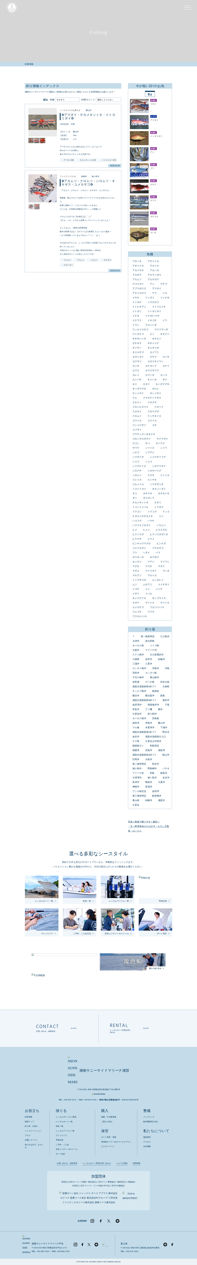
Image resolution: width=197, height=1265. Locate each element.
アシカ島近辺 (139, 791)
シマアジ (149, 452)
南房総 (155, 691)
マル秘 (135, 727)
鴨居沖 (148, 782)
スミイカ (164, 475)
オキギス (137, 343)
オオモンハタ (139, 338)
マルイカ (152, 575)
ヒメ (134, 530)
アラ (154, 293)
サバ (147, 443)
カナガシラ (151, 366)
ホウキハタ (138, 557)
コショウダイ (139, 425)
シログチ (137, 470)
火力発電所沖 (156, 654)
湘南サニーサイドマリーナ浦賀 (104, 1070)
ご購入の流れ (106, 1122)
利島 (152, 773)
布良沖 (135, 709)
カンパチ (137, 379)
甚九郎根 (149, 641)
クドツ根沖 (138, 654)
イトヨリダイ (154, 311)
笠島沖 (148, 750)
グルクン (137, 402)
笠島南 (155, 718)
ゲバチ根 (149, 682)
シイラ (163, 448)
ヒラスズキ (161, 530)
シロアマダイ (159, 466)
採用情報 (136, 1163)
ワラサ (151, 612)
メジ (147, 589)
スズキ (151, 475)
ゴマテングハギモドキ (143, 434)
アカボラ (137, 275)
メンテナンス (149, 1117)
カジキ (166, 357)
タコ (134, 493)
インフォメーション (33, 1131)
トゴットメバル (140, 507)
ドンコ (166, 511)
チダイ (157, 502)
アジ (152, 284)
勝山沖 (88, 110)
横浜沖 (135, 695)
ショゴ (135, 461)
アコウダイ (138, 284)
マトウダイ (151, 571)
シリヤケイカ (139, 466)
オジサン (137, 347)
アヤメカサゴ (139, 293)
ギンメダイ (155, 393)
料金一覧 (59, 1126)
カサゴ (153, 357)
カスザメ (137, 361)
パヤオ (166, 768)
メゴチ (135, 589)
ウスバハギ (151, 325)
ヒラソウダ (138, 534)
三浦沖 (135, 663)
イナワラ (137, 320)
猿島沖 (163, 773)
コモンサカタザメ (141, 439)
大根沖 (135, 650)
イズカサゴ (153, 302)
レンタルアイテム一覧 (65, 1131)
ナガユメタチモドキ (142, 516)
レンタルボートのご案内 (66, 1117)
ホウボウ (154, 557)
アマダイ (156, 288)
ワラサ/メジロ (139, 616)
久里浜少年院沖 (153, 741)
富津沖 (135, 782)
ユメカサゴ (138, 607)
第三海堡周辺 (139, 796)
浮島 (167, 668)
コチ (154, 425)
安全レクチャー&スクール (67, 1149)
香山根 (135, 800)
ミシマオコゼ (139, 580)
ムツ (134, 584)
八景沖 (148, 663)
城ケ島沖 (137, 768)
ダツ (134, 498)
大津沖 (135, 641)
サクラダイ (162, 439)
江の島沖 (164, 636)
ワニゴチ (137, 612)
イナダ (135, 316)
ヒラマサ (137, 539)
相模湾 (135, 750)
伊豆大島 (164, 682)
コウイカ (137, 420)
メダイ (135, 593)
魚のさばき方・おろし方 (34, 1146)
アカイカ (154, 265)
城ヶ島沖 (95, 176)
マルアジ (137, 575)
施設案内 (147, 1137)
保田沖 (135, 723)
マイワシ (164, 561)
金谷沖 (135, 736)
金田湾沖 (137, 704)
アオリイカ (153, 261)
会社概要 (147, 1146)
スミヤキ (152, 479)
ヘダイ (146, 552)
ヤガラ (135, 602)
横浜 (160, 709)
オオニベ (164, 334)
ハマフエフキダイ (141, 525)
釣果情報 (28, 1117)
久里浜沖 (137, 714)
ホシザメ (137, 561)
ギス (165, 379)
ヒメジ (146, 530)
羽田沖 (135, 673)
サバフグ (160, 443)
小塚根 (135, 659)
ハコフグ (137, 520)
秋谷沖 (155, 764)
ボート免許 (60, 1154)
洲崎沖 (135, 786)
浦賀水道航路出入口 (155, 736)
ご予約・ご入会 (62, 1145)
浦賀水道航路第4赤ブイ (144, 686)
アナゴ (163, 284)
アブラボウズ (139, 288)
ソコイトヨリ (139, 489)
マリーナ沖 (151, 650)
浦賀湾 (161, 750)
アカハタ (154, 270)
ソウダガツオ (156, 484)
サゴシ (135, 443)
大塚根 (165, 686)
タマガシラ (148, 498)
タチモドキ (163, 493)
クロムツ (137, 416)
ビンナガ (161, 543)
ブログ (27, 1135)
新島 (162, 695)
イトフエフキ (159, 306)
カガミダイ (138, 357)
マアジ (151, 561)
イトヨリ (137, 311)
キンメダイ (138, 393)
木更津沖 (149, 727)
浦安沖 (165, 700)
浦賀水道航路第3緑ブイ (144, 700)
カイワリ (154, 352)
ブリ (134, 552)
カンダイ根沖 (139, 668)
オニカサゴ (138, 352)
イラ (165, 320)
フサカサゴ (157, 548)
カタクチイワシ (155, 361)
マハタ (166, 571)
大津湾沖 (137, 777)
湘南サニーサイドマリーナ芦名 (48, 1243)
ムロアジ (147, 584)
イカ (165, 293)
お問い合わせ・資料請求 (67, 1163)
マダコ (135, 571)
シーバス (149, 448)
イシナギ (164, 297)
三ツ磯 (148, 709)
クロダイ (137, 411)
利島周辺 (154, 745)
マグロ (135, 566)
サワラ (135, 448)
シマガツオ (138, 457)
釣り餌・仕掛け (31, 1126)
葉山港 (124, 1243)
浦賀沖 (161, 800)
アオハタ (137, 261)
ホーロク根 (138, 645)
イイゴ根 (154, 645)
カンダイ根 (151, 673)
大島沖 (148, 759)
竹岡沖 (135, 759)
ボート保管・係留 (108, 1137)
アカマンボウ (154, 275)
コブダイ (137, 429)
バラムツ (161, 525)
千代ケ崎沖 (138, 677)
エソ (152, 334)
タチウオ (147, 493)
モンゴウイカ (139, 598)
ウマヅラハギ (161, 329)
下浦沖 (163, 727)
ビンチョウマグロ (141, 543)
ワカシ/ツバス (157, 607)
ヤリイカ (149, 602)
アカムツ (137, 279)
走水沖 (166, 777)
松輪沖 (161, 659)
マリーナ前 (138, 773)
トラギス (158, 507)
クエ (134, 398)
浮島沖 (155, 668)
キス (134, 384)
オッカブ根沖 (139, 691)
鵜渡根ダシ (138, 745)
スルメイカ (138, 484)
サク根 (135, 741)
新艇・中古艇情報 (108, 1117)
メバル (148, 593)
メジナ (159, 589)
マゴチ (148, 566)
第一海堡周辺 (147, 636)
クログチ (152, 402)
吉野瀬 (135, 682)
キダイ (146, 384)
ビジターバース (107, 1146)
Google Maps (99, 1094)
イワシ (135, 325)
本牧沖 (148, 723)
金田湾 (155, 791)
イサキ (135, 297)
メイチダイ (163, 584)
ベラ (158, 552)
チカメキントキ (140, 502)
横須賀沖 (149, 695)
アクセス (147, 1142)
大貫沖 (161, 782)
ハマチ (151, 520)
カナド (166, 366)
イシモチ (137, 302)
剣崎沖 (84, 176)
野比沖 (165, 732)
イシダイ (149, 297)
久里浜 (135, 805)
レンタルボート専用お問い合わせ (97, 1163)
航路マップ (29, 1122)
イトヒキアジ (139, 306)
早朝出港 (59, 1140)
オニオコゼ (153, 347)
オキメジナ (153, 343)
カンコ (163, 375)
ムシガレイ (157, 580)
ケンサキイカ (154, 416)
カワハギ (149, 375)
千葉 (167, 704)
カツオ (135, 366)
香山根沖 (154, 677)
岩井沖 (148, 659)
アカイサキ (138, 270)
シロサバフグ (154, 470)
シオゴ (135, 452)
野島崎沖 (152, 768)
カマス (135, 370)
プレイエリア (61, 1135)
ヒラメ (151, 539)
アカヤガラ (153, 279)
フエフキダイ (139, 548)
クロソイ (158, 407)
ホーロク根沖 (139, 718)
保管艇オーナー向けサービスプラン (116, 1142)
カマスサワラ (152, 370)
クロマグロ (153, 411)
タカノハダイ (159, 489)
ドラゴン (137, 511)
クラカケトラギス (152, 398)
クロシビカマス (140, 407)
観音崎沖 (156, 796)
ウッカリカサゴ (140, 329)
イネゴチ (152, 320)
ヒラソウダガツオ (159, 534)
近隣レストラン (31, 1140)
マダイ (161, 566)
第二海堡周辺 (139, 764)
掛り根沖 (152, 714)
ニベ (161, 516)
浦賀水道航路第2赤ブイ (144, 732)
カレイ (135, 375)
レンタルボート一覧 (64, 1122)
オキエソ (156, 338)
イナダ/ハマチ (152, 316)
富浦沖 (148, 786)
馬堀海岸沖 (153, 704)
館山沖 (165, 755)
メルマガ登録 (121, 1163)
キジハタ (152, 379)
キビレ (155, 388)
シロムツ (137, 475)
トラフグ (152, 511)
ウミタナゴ (138, 334)
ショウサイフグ (158, 457)
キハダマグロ (162, 384)
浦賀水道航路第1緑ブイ (144, 755)
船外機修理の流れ (150, 1122)
